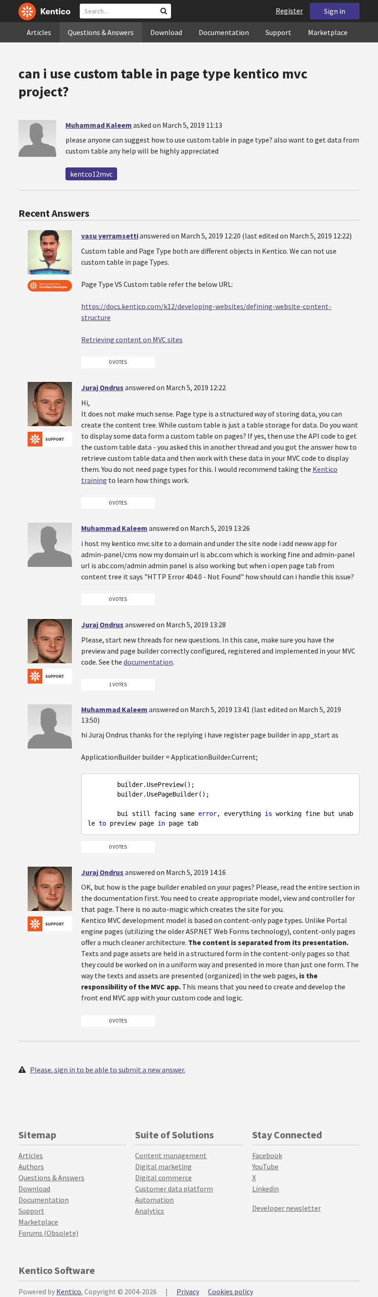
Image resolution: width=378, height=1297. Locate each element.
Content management (171, 1155)
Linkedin (265, 1188)
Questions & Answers (101, 32)
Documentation (224, 32)
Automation (154, 1199)
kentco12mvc (91, 173)
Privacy (188, 1291)
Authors (31, 1166)
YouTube (265, 1166)
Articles (39, 32)
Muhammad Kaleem (98, 125)
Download (166, 32)
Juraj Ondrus (102, 387)
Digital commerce (163, 1177)
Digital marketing (163, 1166)
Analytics (149, 1210)
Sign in (334, 11)
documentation (148, 661)
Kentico (68, 1291)
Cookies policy (230, 1291)
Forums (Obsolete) (48, 1233)
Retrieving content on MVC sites (132, 339)
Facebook (267, 1155)
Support (278, 32)
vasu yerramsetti (109, 235)
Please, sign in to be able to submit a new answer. (107, 1069)
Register (289, 10)
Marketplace (328, 32)
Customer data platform (174, 1188)
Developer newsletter (286, 1208)
